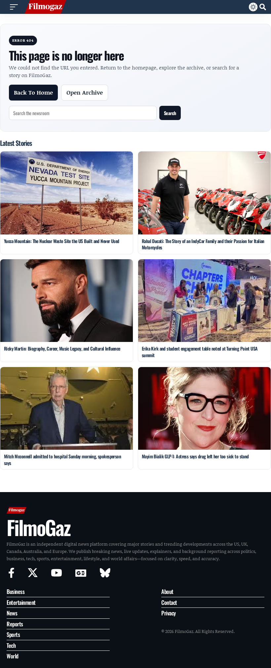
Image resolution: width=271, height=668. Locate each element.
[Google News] (81, 572)
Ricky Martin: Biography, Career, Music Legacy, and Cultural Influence (62, 348)
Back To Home (33, 92)
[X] (32, 572)
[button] (13, 7)
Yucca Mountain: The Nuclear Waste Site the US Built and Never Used (61, 240)
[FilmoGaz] (45, 7)
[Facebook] (11, 572)
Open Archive (84, 92)
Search (170, 112)
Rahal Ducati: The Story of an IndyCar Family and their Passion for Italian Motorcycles (203, 244)
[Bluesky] (105, 572)
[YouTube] (56, 572)
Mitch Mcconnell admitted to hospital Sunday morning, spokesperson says (62, 459)
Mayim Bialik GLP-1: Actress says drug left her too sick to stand (195, 456)
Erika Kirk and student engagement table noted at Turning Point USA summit (200, 351)
